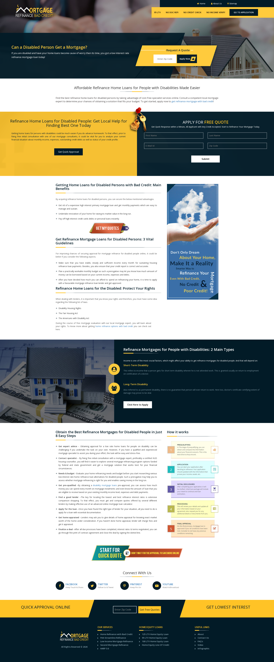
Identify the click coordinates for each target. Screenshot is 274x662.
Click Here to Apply (137, 404)
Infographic (203, 648)
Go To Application (244, 12)
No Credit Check (192, 12)
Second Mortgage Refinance (114, 645)
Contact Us (203, 637)
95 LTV (157, 12)
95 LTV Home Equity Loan (154, 637)
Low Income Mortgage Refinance (116, 641)
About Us (217, 3)
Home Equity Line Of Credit (155, 645)
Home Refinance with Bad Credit (116, 634)
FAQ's (200, 641)
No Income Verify (215, 12)
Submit (205, 159)
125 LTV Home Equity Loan (155, 634)
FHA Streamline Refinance (113, 637)
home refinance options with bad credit (114, 326)
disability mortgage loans (105, 485)
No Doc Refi (172, 12)
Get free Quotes (150, 609)
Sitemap (233, 3)
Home (202, 3)
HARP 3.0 (104, 648)
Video (200, 645)
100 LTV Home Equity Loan (155, 641)
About (201, 634)
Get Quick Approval (68, 151)
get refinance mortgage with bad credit (192, 101)
